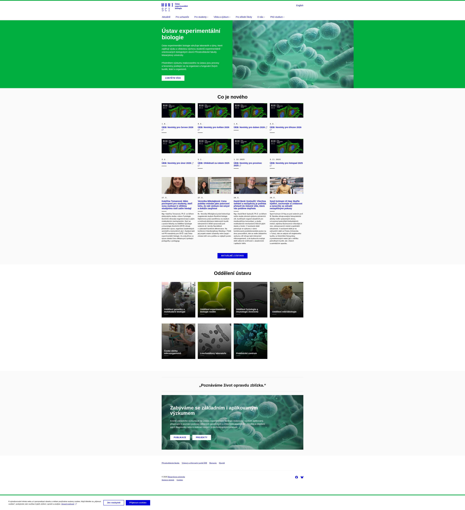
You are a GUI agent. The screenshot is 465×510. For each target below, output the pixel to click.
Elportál (222, 463)
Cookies (180, 480)
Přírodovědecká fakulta (170, 463)
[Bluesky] (302, 477)
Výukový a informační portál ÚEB (194, 463)
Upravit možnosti (67, 504)
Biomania (213, 463)
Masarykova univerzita (176, 477)
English (299, 5)
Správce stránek (168, 480)
